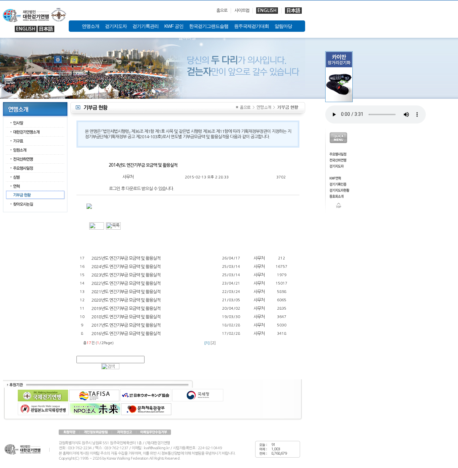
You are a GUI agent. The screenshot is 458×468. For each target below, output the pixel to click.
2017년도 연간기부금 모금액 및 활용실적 (126, 325)
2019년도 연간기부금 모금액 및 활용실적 (126, 308)
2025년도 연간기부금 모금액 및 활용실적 (126, 258)
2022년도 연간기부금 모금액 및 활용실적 (126, 283)
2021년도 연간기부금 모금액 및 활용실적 (126, 292)
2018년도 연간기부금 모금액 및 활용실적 (126, 317)
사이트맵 (241, 10)
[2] (213, 343)
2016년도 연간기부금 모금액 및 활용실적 (126, 333)
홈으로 (221, 10)
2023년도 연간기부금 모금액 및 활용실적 (126, 275)
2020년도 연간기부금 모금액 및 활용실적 (126, 300)
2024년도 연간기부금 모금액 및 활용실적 (126, 266)
